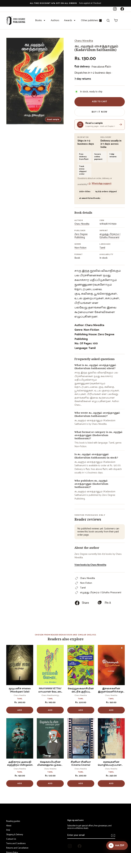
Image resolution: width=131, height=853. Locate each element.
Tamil (102, 248)
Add (19, 710)
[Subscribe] (113, 835)
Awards (68, 20)
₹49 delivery (82, 66)
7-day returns (82, 78)
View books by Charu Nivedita (90, 565)
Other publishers (89, 20)
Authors (55, 20)
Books (38, 20)
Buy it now (99, 112)
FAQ (8, 830)
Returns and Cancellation (17, 848)
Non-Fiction (80, 248)
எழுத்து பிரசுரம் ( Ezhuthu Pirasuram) (110, 235)
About (8, 825)
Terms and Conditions (16, 843)
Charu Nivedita (83, 40)
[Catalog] (100, 20)
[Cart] (115, 20)
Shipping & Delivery (14, 834)
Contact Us (11, 839)
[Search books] (108, 20)
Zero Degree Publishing (81, 235)
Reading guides (13, 821)
